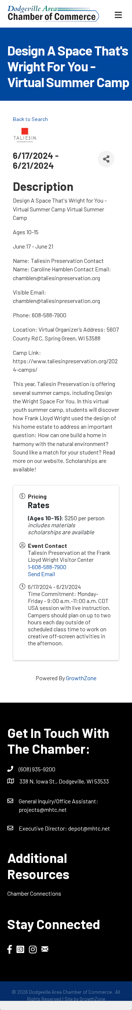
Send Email (41, 573)
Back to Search (30, 119)
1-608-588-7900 (47, 566)
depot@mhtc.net (89, 828)
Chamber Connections (34, 893)
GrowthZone (81, 677)
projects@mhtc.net (43, 809)
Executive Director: (43, 828)
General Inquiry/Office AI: (58, 800)
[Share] (106, 159)
